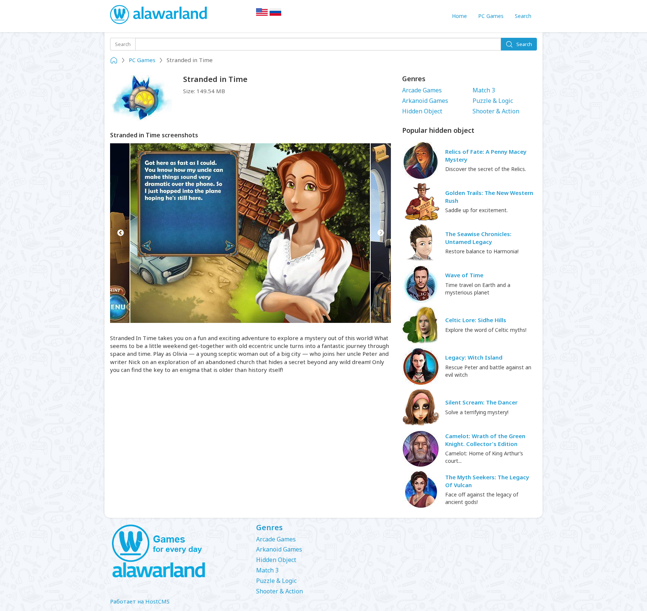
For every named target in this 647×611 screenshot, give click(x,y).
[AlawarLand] (159, 15)
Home (459, 15)
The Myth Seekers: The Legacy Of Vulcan (487, 481)
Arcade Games (422, 90)
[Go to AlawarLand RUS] (276, 14)
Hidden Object (422, 111)
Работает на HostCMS (140, 601)
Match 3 (484, 90)
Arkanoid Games (425, 101)
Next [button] (380, 233)
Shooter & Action (496, 111)
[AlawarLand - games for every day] (177, 551)
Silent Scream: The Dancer (481, 402)
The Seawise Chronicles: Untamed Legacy (478, 237)
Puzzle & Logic (493, 101)
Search (523, 15)
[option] (250, 233)
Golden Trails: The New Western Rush (489, 196)
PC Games (491, 15)
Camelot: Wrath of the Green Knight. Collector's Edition (485, 439)
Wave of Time (464, 275)
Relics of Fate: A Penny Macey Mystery (485, 155)
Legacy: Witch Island (473, 357)
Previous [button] (120, 233)
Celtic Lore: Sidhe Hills (475, 320)
